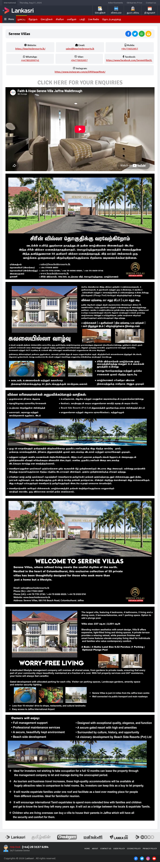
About (95, 849)
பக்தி (82, 19)
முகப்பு (21, 19)
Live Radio (93, 19)
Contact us (151, 2)
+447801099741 (30, 60)
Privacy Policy (150, 849)
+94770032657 (129, 48)
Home (87, 849)
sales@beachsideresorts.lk (80, 48)
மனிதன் (71, 19)
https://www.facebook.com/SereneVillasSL (129, 60)
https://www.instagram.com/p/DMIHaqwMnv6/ (80, 71)
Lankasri (29, 858)
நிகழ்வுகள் (149, 12)
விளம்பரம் (116, 12)
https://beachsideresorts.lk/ (30, 48)
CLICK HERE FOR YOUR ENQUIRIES (80, 82)
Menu (11, 19)
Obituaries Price (134, 2)
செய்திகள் (100, 12)
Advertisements (115, 2)
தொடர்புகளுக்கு (111, 19)
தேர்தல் (33, 19)
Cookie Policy (134, 849)
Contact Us (105, 849)
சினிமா (60, 19)
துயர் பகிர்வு (133, 12)
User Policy (119, 849)
